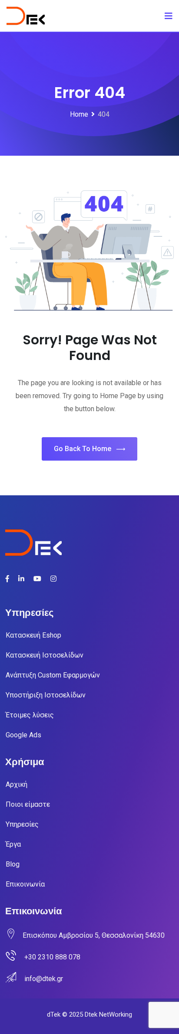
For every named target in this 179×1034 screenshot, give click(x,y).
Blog (13, 864)
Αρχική (16, 784)
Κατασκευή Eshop (33, 635)
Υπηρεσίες (22, 824)
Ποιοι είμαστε (28, 804)
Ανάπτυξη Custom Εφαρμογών (53, 675)
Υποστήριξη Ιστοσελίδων (46, 695)
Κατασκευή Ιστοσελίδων (44, 655)
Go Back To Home (82, 449)
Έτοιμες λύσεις (30, 715)
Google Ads (23, 735)
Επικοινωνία (25, 884)
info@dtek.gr (43, 979)
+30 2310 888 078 (52, 957)
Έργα (13, 844)
